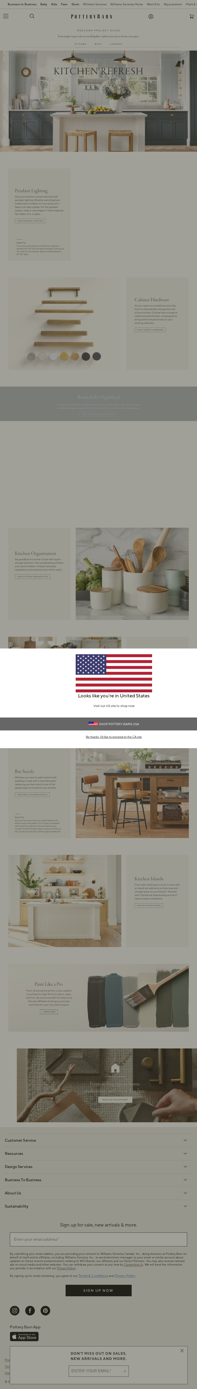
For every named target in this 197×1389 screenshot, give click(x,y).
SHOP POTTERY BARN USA (119, 724)
